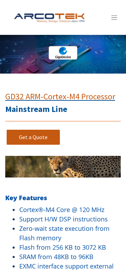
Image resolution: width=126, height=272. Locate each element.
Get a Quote (33, 137)
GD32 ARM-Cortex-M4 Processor (60, 96)
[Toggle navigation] (114, 17)
